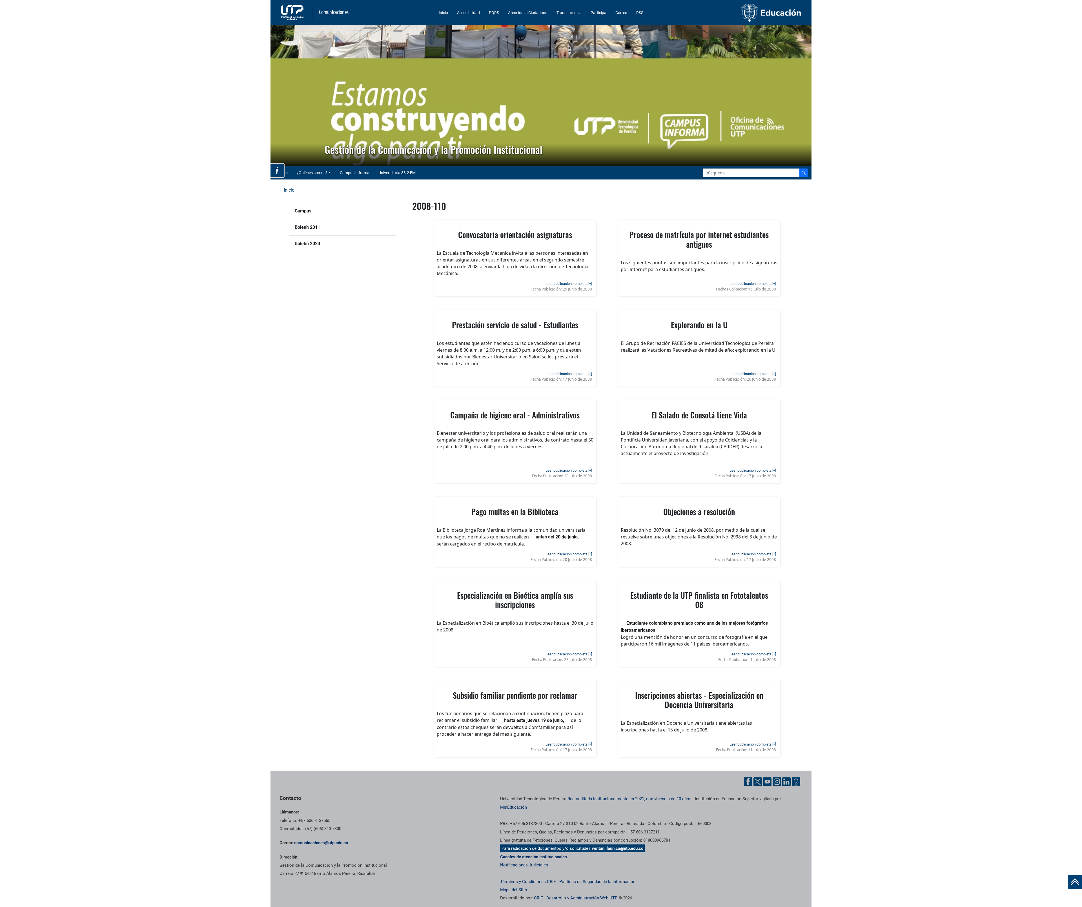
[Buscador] (803, 172)
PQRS (494, 12)
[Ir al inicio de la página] (1075, 882)
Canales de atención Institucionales (533, 856)
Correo (621, 12)
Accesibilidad (468, 12)
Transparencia (569, 12)
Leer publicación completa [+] (569, 283)
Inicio (443, 12)
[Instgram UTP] (777, 781)
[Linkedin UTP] (786, 781)
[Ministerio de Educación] (741, 13)
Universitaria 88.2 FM (397, 172)
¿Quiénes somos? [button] (312, 172)
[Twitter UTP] (757, 781)
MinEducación (513, 807)
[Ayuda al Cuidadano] (796, 781)
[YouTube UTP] (767, 781)
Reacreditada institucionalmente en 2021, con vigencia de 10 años (629, 798)
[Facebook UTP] (748, 781)
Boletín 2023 (307, 243)
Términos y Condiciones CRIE (528, 881)
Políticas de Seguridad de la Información (597, 881)
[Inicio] (1075, 882)
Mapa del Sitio (513, 889)
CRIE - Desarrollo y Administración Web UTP (575, 898)
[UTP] (293, 12)
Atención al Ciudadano (527, 12)
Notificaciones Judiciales (524, 865)
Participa (598, 12)
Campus (303, 211)
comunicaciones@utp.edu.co (321, 842)
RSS (639, 12)
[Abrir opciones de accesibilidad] (277, 170)
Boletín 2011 (307, 227)
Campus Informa (354, 172)
